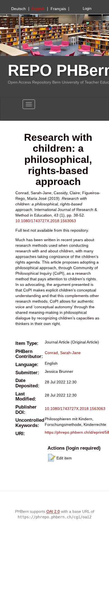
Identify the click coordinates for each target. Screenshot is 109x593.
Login (87, 9)
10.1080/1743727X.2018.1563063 (45, 221)
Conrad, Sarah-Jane (63, 352)
